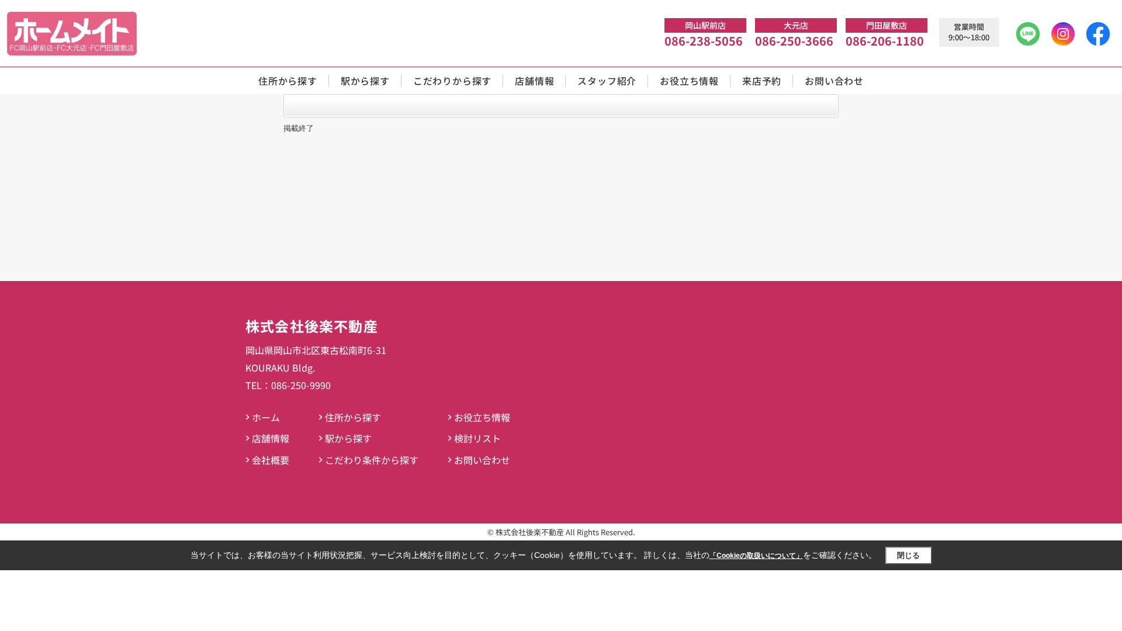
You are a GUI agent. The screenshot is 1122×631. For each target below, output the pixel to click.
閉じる (908, 555)
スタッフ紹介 (606, 80)
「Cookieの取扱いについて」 (756, 556)
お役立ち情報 (689, 80)
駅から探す (365, 80)
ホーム (266, 417)
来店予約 (761, 80)
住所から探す (287, 80)
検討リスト (477, 438)
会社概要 (270, 459)
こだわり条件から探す (371, 459)
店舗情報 (534, 80)
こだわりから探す (452, 80)
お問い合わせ (834, 80)
